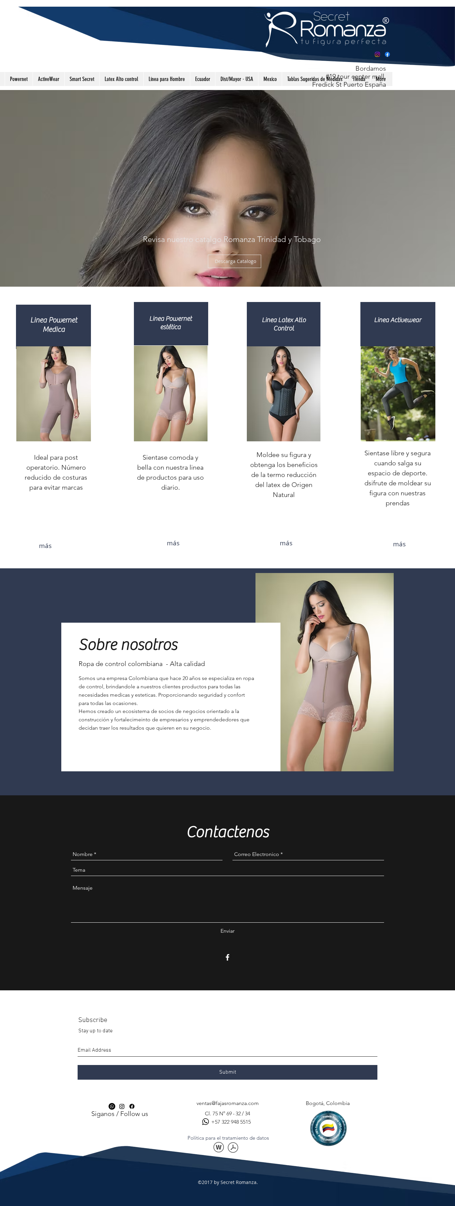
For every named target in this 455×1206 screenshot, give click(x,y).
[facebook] (227, 957)
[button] (228, 1137)
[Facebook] (387, 54)
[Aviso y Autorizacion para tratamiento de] (219, 1148)
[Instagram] (377, 54)
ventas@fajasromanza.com (228, 1103)
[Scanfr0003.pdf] (233, 1148)
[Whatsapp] (112, 1106)
